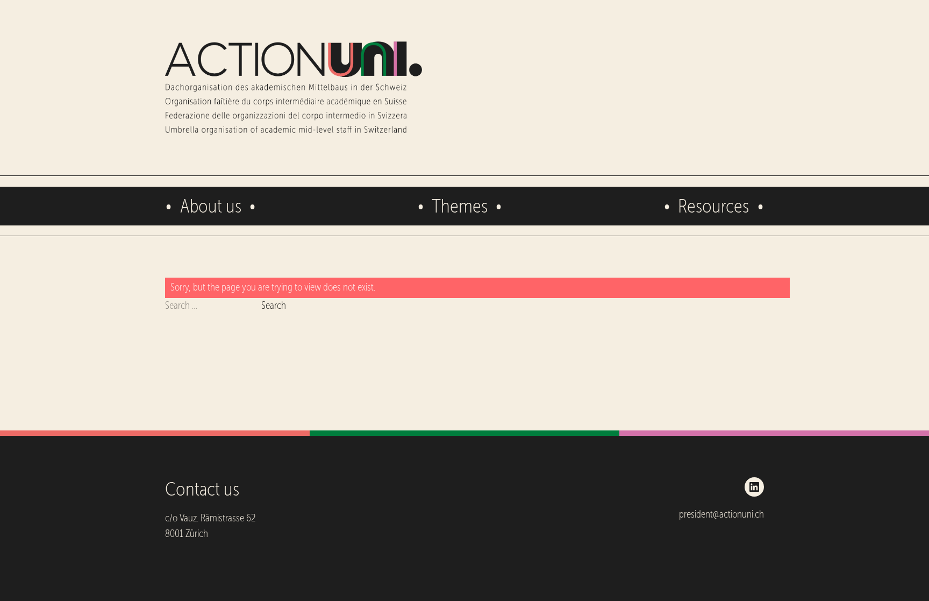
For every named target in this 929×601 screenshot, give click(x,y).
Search (273, 305)
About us (210, 205)
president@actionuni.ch (721, 514)
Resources (713, 205)
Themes (460, 205)
